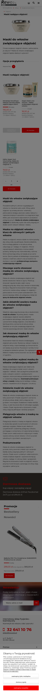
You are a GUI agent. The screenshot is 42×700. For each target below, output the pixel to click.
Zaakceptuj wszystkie (21, 688)
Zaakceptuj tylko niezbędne (21, 676)
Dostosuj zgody (21, 682)
